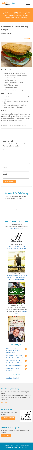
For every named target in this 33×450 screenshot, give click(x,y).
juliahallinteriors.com (16, 228)
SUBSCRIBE (6, 435)
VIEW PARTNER (7, 418)
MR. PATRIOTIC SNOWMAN (14, 365)
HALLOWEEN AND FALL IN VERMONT (14, 369)
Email (5, 174)
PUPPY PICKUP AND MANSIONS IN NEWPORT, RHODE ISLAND (13, 350)
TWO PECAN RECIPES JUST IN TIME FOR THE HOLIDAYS (14, 361)
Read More (4, 402)
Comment (6, 150)
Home (5, 15)
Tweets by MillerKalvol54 (12, 378)
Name (5, 167)
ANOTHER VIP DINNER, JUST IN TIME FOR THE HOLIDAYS (14, 356)
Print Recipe (27, 38)
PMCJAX (25, 447)
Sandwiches (24, 15)
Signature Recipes (14, 15)
